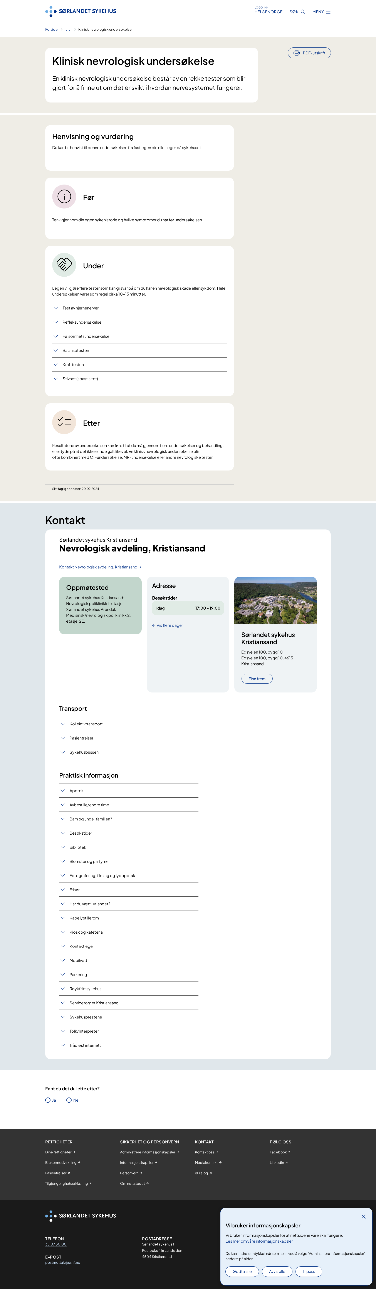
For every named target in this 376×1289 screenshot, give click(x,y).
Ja (54, 1099)
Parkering (78, 974)
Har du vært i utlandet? (90, 903)
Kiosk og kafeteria (86, 931)
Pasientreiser (81, 737)
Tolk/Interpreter (84, 1031)
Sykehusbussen (84, 752)
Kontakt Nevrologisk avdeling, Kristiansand (98, 566)
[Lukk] (363, 1216)
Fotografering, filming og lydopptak (102, 875)
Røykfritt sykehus (85, 988)
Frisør (75, 889)
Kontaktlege (81, 946)
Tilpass (309, 1271)
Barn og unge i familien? (91, 818)
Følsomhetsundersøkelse (86, 336)
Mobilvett (78, 960)
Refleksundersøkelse (82, 321)
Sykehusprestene (86, 1016)
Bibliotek (78, 847)
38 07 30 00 (56, 1244)
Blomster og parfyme (89, 861)
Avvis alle (277, 1271)
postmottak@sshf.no (62, 1262)
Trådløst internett (85, 1045)
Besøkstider (81, 832)
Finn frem (257, 678)
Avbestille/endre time (89, 804)
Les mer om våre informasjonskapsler (259, 1241)
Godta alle (242, 1271)
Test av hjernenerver (81, 307)
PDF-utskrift (314, 52)
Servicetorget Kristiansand (94, 1002)
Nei (76, 1099)
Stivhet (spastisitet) (80, 378)
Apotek (77, 790)
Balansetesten (76, 350)
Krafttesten (73, 364)
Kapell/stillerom (84, 917)
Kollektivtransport (86, 723)
